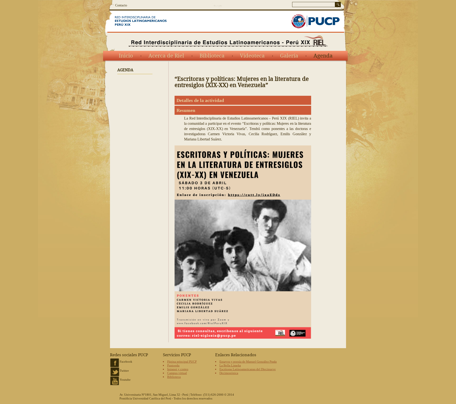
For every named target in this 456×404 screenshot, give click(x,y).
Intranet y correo (177, 369)
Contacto (121, 5)
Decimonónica (228, 373)
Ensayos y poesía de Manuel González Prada (248, 361)
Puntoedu (173, 365)
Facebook (126, 361)
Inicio (126, 56)
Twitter (124, 370)
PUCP (315, 21)
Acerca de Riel (166, 56)
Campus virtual (177, 373)
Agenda (323, 56)
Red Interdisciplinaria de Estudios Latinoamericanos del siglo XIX (147, 21)
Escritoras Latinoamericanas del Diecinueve (247, 369)
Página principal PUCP (182, 361)
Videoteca (252, 56)
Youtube (125, 379)
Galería (289, 56)
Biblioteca (212, 56)
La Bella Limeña (230, 365)
